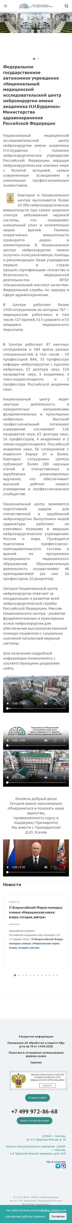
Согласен (58, 1216)
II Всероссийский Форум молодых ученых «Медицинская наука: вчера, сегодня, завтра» (35, 912)
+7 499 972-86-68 (34, 1111)
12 (57, 975)
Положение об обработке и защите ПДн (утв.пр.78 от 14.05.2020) (36, 1044)
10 (49, 975)
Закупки (36, 1062)
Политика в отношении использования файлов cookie (36, 1054)
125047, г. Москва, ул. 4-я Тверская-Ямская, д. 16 (46, 1137)
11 (53, 975)
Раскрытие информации (36, 1036)
